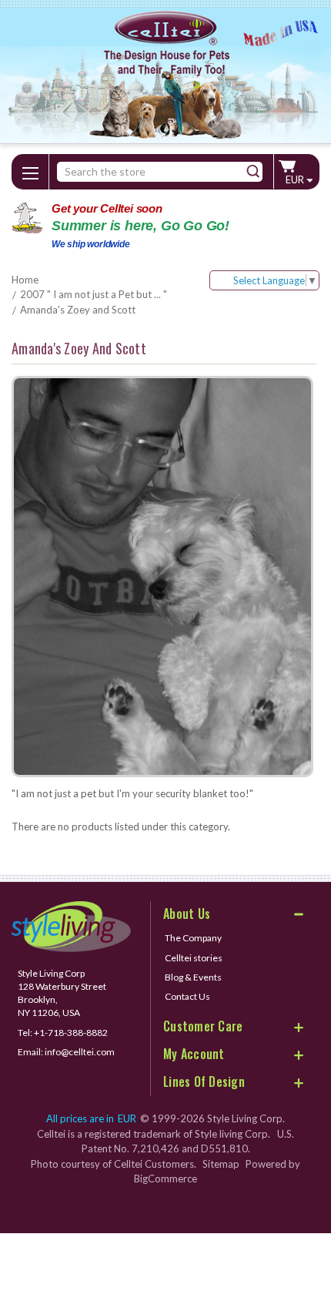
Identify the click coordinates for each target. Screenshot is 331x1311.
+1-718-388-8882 (71, 1032)
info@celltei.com (80, 1052)
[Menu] (30, 170)
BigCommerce (165, 1178)
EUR (296, 179)
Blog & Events (193, 977)
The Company (193, 938)
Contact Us (187, 996)
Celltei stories (193, 958)
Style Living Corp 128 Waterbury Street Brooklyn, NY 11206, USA (62, 992)
